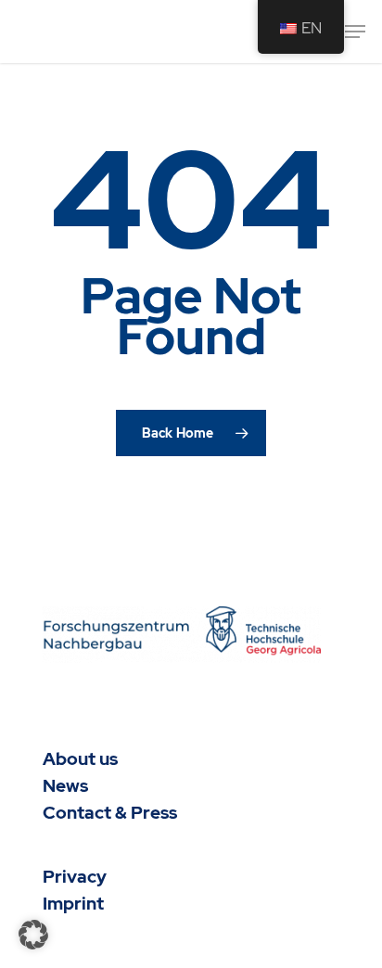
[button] (33, 934)
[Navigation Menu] (355, 31)
